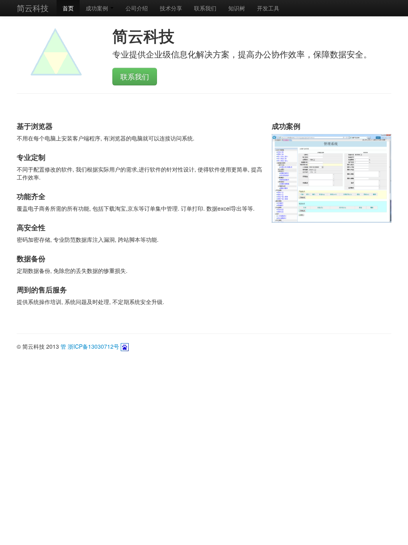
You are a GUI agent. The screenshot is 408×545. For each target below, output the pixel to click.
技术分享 (171, 8)
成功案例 (98, 8)
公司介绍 (137, 8)
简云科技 (33, 8)
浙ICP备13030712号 (94, 346)
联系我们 (205, 8)
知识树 (236, 8)
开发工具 (268, 8)
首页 (68, 8)
